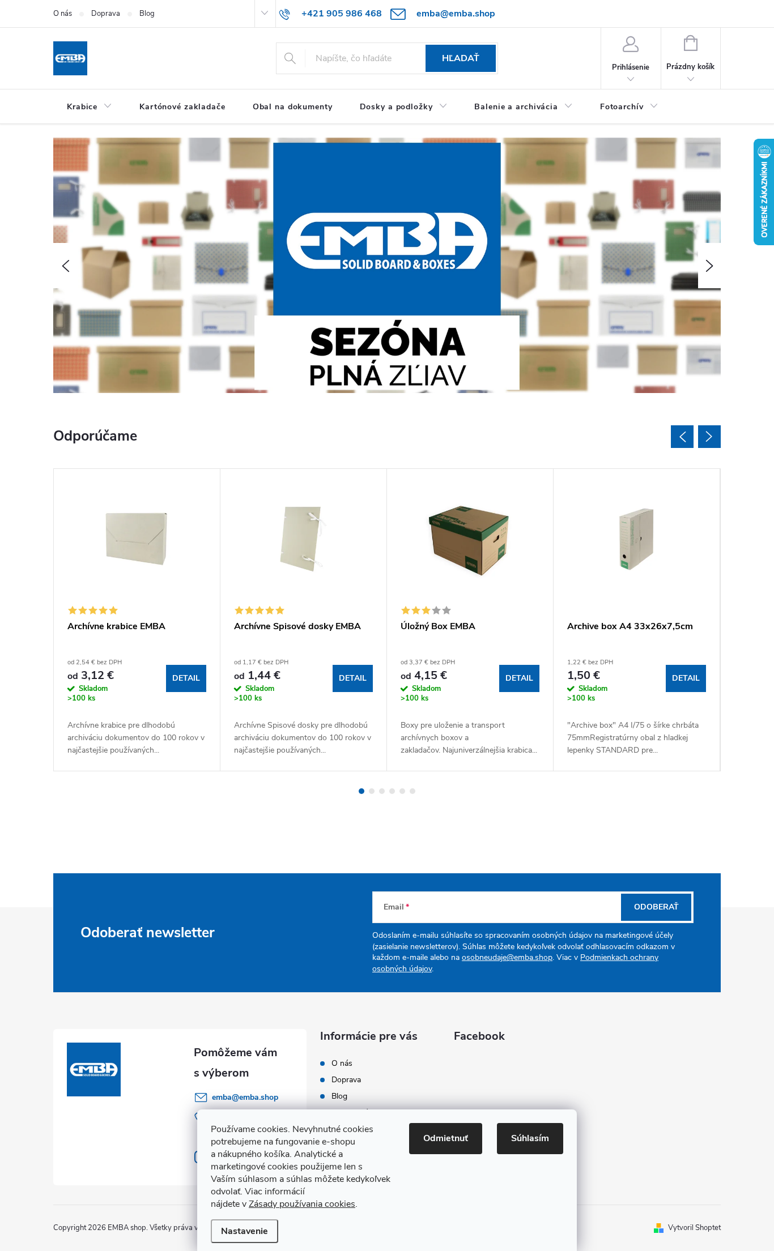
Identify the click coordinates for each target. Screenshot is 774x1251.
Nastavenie (244, 1231)
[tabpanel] (137, 620)
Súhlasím (530, 1138)
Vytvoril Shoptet (694, 1228)
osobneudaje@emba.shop (507, 957)
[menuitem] (89, 107)
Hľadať (460, 58)
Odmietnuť (445, 1138)
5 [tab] (402, 791)
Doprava (105, 13)
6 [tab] (412, 791)
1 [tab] (361, 791)
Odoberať (656, 907)
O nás (62, 13)
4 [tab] (392, 791)
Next (709, 436)
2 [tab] (372, 791)
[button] (64, 265)
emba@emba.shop (245, 1097)
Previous (682, 436)
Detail (186, 678)
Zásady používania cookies (302, 1204)
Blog (147, 13)
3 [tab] (382, 791)
